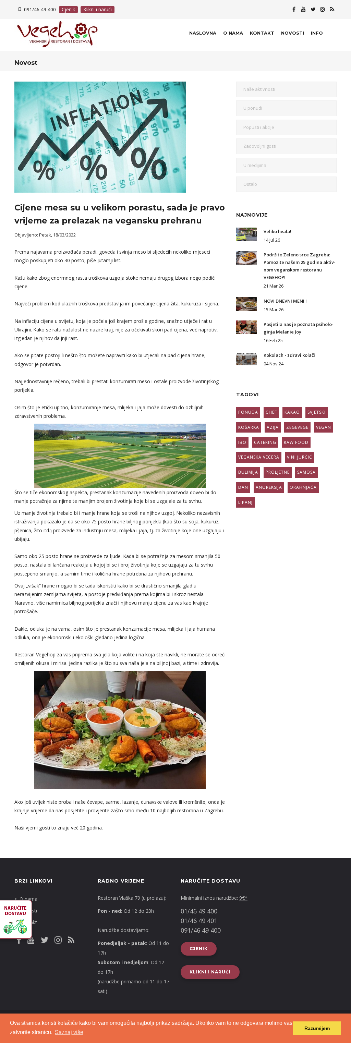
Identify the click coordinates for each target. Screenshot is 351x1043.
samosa (306, 472)
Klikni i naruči (97, 9)
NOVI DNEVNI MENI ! (285, 301)
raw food (296, 442)
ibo (242, 442)
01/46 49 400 (199, 911)
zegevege (297, 427)
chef (271, 412)
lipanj (245, 502)
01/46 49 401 (199, 921)
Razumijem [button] (317, 1028)
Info (317, 33)
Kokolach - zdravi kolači (289, 355)
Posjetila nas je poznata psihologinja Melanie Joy (299, 328)
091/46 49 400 (40, 9)
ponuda (248, 412)
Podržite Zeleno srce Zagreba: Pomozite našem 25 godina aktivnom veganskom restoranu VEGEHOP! (300, 266)
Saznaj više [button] (69, 1032)
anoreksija (269, 487)
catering (265, 442)
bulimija (248, 472)
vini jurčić (299, 457)
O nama (233, 33)
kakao (292, 412)
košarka (248, 427)
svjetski (316, 412)
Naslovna (202, 33)
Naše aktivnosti (259, 89)
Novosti (292, 33)
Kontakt (262, 33)
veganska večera (258, 457)
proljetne (278, 472)
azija (273, 427)
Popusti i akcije (258, 127)
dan (243, 487)
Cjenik (68, 9)
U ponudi (252, 108)
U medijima (254, 165)
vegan (323, 427)
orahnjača (303, 487)
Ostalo (250, 184)
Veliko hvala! (277, 231)
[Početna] (50, 35)
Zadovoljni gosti (259, 146)
